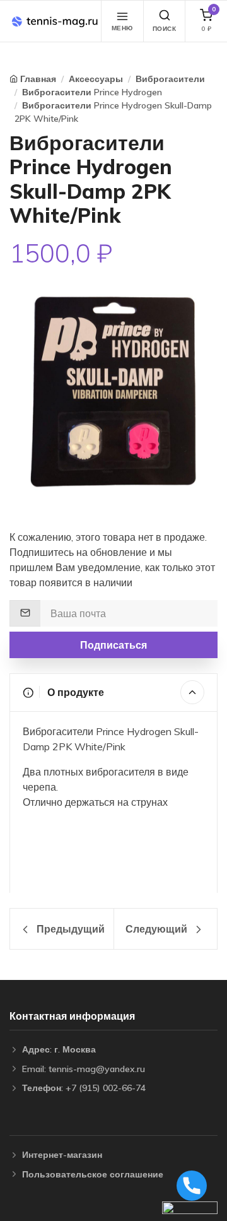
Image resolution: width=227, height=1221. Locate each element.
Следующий (157, 929)
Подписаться (113, 645)
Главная (38, 79)
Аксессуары (96, 79)
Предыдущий (69, 929)
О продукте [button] (74, 692)
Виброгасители (170, 79)
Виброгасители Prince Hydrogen (92, 92)
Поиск (165, 29)
